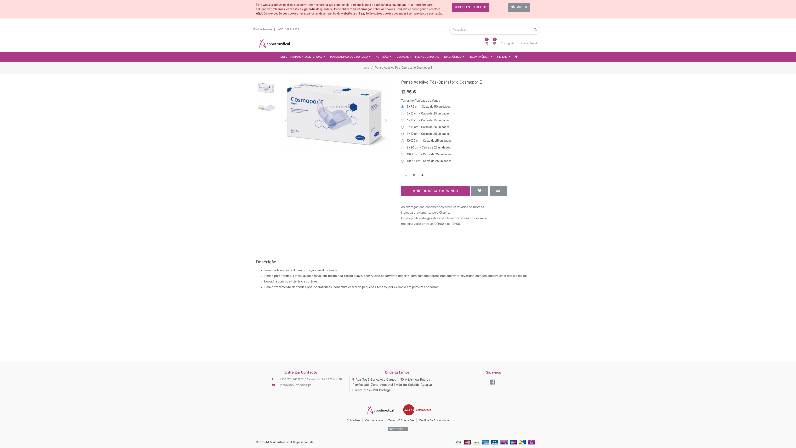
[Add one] (422, 175)
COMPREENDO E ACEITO (470, 7)
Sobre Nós (353, 420)
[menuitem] (418, 57)
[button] (516, 57)
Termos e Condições (401, 420)
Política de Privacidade (434, 420)
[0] (486, 43)
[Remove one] (405, 175)
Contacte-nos (374, 420)
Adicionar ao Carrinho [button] (435, 191)
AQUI (259, 13)
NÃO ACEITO (519, 7)
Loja (366, 67)
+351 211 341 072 (288, 29)
